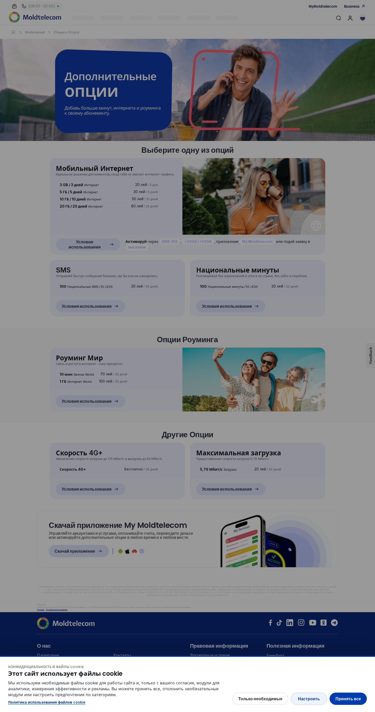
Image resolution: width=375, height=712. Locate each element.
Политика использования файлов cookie (46, 702)
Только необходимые (260, 698)
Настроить (309, 698)
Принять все (348, 698)
